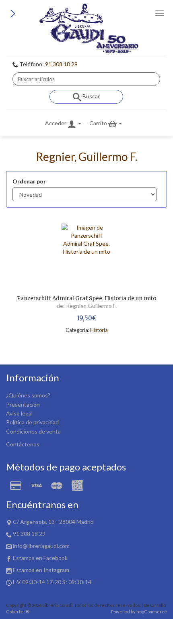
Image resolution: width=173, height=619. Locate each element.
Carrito (98, 123)
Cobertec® (17, 611)
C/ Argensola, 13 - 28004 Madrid (53, 521)
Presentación (23, 404)
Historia (99, 330)
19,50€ (87, 318)
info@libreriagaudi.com (41, 545)
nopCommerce (151, 611)
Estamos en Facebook (40, 557)
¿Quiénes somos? (28, 395)
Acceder (56, 123)
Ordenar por (29, 181)
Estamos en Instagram (41, 569)
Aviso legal (19, 413)
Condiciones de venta (33, 431)
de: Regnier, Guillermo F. (87, 305)
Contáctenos (22, 444)
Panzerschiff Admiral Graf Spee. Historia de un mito (87, 299)
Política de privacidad (32, 422)
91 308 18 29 (61, 64)
